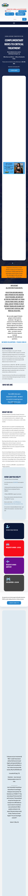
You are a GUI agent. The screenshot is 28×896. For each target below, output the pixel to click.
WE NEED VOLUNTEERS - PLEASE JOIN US (14, 342)
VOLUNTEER (15, 482)
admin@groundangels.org (14, 53)
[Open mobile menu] (14, 23)
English (9, 11)
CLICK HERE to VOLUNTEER (20, 14)
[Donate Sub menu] (12, 14)
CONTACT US (22, 11)
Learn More (14, 70)
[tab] (12, 263)
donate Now (12, 603)
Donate (7, 14)
